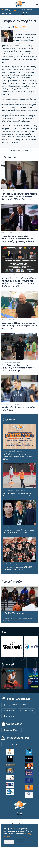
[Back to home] (19, 4)
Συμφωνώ (9, 842)
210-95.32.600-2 (28, 710)
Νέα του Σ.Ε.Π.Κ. (21, 27)
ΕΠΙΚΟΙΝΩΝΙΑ (27, 9)
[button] (37, 4)
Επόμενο (24, 151)
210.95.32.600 (8, 10)
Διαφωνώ (20, 842)
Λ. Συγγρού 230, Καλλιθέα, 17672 (16, 705)
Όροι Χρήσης (6, 824)
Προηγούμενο (16, 151)
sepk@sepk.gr (6, 13)
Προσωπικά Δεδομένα (19, 824)
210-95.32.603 (10, 716)
